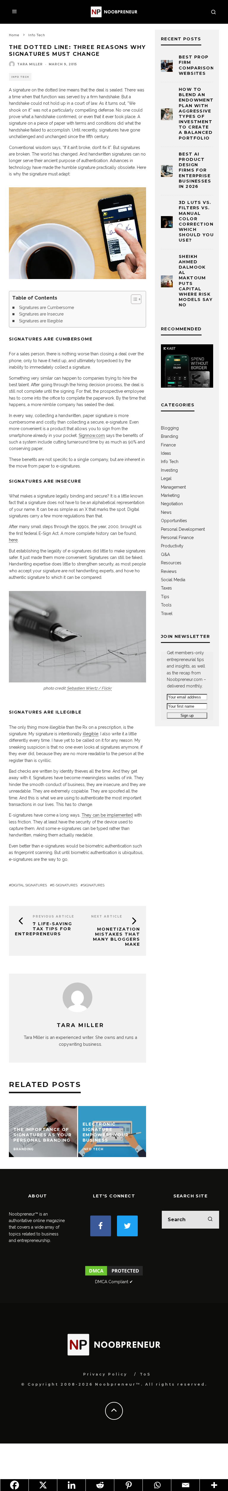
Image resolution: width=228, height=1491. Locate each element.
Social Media (173, 579)
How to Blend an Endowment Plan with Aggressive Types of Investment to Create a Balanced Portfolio (196, 114)
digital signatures (29, 885)
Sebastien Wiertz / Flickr (89, 688)
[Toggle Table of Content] (133, 299)
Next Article (106, 916)
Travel (166, 613)
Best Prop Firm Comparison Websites (196, 65)
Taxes (166, 588)
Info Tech (20, 76)
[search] (210, 1220)
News (166, 512)
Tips (165, 596)
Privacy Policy (105, 1374)
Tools (166, 605)
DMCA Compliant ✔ (114, 1281)
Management (173, 487)
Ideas (166, 453)
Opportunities (174, 520)
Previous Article (53, 916)
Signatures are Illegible (41, 321)
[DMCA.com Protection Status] (114, 1275)
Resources (171, 562)
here (13, 540)
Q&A (165, 554)
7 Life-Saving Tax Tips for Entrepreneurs (43, 929)
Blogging (170, 428)
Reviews (169, 571)
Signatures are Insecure (41, 314)
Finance (168, 445)
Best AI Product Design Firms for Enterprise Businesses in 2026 (195, 170)
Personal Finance (177, 537)
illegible (90, 733)
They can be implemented (107, 815)
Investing (169, 470)
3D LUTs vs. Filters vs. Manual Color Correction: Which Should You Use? (197, 221)
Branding (169, 436)
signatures (93, 885)
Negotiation (172, 503)
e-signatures (64, 885)
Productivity (172, 546)
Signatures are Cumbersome (46, 307)
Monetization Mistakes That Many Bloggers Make (116, 936)
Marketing (170, 495)
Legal (166, 478)
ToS (145, 1374)
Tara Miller (30, 64)
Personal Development (183, 529)
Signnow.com (92, 435)
